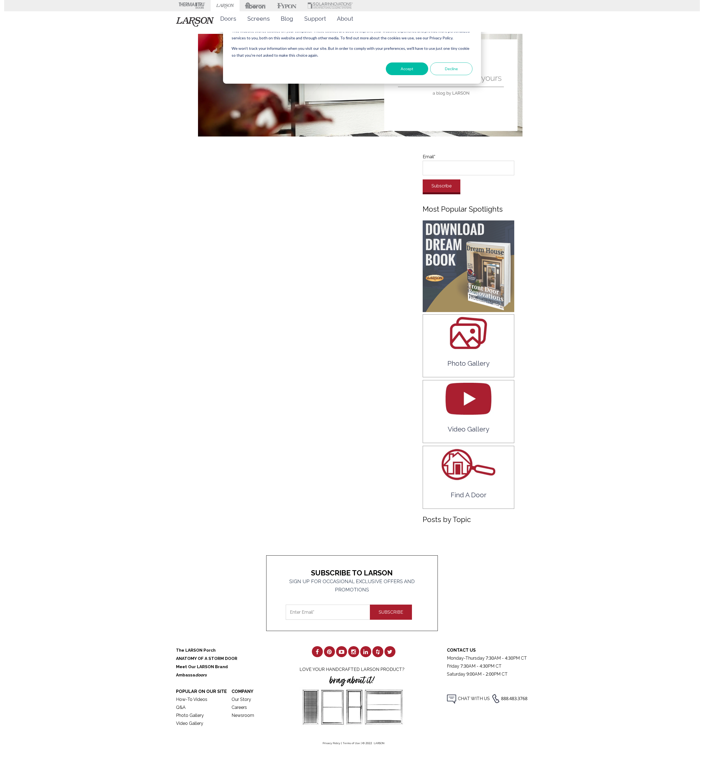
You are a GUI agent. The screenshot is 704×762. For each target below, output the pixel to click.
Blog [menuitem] (287, 18)
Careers (239, 707)
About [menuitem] (345, 18)
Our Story (241, 699)
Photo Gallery (190, 715)
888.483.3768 (514, 698)
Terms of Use (351, 743)
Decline (451, 68)
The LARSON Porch (196, 650)
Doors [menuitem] (228, 18)
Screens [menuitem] (258, 18)
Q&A (181, 707)
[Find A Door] (468, 479)
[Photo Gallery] (468, 347)
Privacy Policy (331, 743)
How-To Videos (191, 699)
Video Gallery (189, 723)
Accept (407, 68)
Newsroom (243, 715)
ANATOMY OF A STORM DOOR (206, 658)
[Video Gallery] (468, 413)
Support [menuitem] (315, 18)
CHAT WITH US (474, 698)
